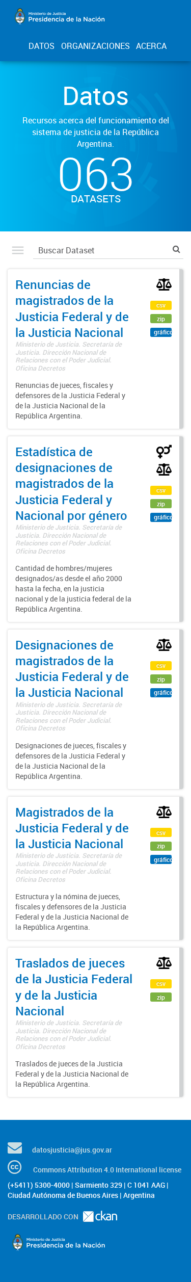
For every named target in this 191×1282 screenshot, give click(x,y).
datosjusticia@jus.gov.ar (72, 1150)
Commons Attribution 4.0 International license (107, 1169)
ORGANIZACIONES (95, 45)
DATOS (41, 45)
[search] (176, 249)
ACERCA (151, 45)
